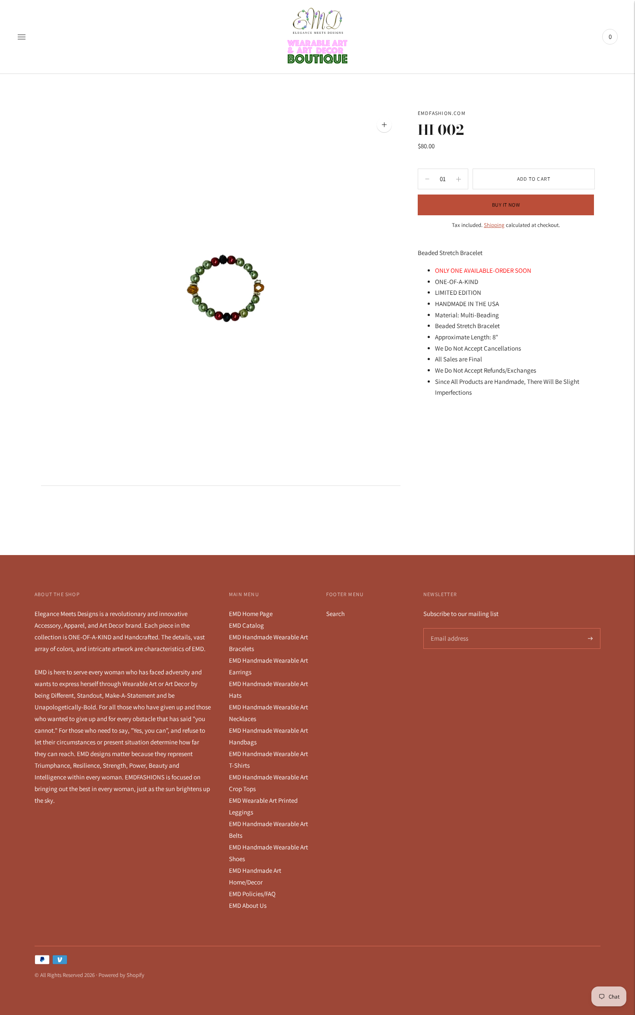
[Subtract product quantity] (458, 179)
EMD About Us (248, 905)
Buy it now (506, 204)
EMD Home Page (251, 614)
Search (335, 614)
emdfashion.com (442, 113)
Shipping (494, 225)
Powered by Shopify (121, 975)
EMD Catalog (246, 625)
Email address (448, 628)
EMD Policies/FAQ (252, 894)
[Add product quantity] (427, 179)
